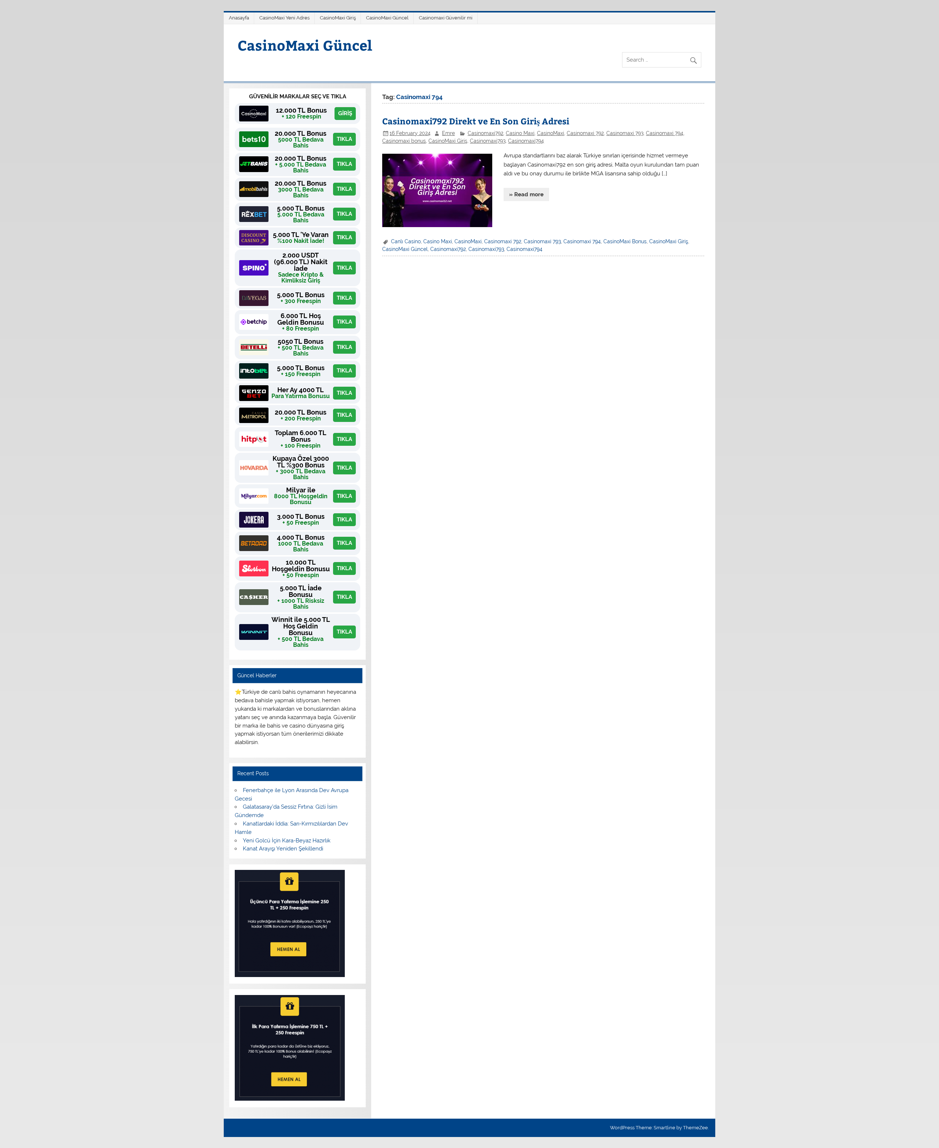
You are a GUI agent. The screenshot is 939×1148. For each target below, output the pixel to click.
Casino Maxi (520, 133)
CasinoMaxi (550, 133)
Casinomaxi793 (487, 141)
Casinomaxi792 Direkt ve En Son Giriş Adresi (475, 121)
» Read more (526, 194)
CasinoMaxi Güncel (387, 18)
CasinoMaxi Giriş (338, 18)
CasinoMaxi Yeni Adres (284, 18)
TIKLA (344, 139)
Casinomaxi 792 (585, 133)
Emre (448, 133)
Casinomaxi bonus (404, 141)
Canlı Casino (406, 241)
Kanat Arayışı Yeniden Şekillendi (283, 848)
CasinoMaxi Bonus (625, 241)
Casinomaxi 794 (664, 133)
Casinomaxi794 (526, 141)
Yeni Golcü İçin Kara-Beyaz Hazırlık (286, 840)
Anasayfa (239, 18)
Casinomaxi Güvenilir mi (445, 18)
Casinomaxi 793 (624, 133)
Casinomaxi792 (485, 133)
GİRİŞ (345, 113)
